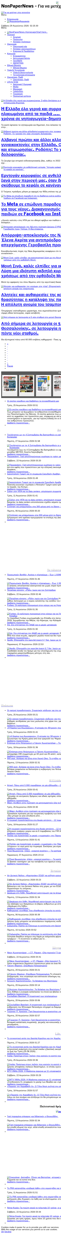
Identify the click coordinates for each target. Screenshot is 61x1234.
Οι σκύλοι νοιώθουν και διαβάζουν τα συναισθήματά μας (33, 401)
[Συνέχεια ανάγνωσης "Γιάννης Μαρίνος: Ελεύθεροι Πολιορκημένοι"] (28, 974)
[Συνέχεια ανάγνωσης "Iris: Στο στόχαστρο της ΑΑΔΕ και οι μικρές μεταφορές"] (33, 633)
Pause (10, 366)
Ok (2, 1232)
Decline (7, 1232)
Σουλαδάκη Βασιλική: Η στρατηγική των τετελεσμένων (32, 996)
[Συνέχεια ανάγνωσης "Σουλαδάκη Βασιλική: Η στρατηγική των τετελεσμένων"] (33, 1005)
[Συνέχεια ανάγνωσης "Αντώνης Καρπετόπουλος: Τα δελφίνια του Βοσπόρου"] (33, 989)
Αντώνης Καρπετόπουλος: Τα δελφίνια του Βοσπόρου (32, 981)
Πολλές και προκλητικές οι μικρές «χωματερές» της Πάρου (34, 835)
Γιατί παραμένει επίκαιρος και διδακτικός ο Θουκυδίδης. (32, 1116)
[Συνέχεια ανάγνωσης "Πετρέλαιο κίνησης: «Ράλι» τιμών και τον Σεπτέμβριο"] (33, 598)
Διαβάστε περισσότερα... (18, 423)
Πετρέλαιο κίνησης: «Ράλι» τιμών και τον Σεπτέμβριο (31, 590)
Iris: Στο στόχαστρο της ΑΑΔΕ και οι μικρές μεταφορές (32, 625)
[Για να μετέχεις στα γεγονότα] (15, 12)
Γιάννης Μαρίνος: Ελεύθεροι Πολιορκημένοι (27, 966)
